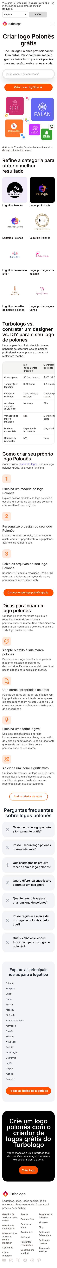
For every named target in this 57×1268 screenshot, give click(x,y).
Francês (10, 1079)
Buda (8, 994)
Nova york (11, 1042)
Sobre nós (7, 1248)
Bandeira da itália (15, 1020)
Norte (9, 999)
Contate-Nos (27, 1219)
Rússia (9, 1004)
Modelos (43, 1222)
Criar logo (28, 1170)
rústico (9, 1074)
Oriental (10, 983)
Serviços (25, 1237)
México (10, 1036)
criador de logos (28, 464)
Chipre (9, 1068)
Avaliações (26, 1232)
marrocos (11, 1026)
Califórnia (11, 1058)
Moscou (10, 1010)
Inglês (9, 1063)
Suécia (9, 1047)
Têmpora (10, 988)
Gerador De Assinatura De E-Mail (9, 1217)
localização (12, 1052)
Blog (41, 1227)
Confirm (38, 14)
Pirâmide (10, 1015)
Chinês (9, 1031)
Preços (24, 1214)
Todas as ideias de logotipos (28, 1090)
